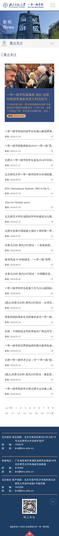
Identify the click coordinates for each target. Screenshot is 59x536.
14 (30, 413)
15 (36, 413)
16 (42, 413)
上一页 (8, 407)
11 (12, 413)
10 (6, 413)
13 (24, 413)
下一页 (50, 413)
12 (18, 413)
